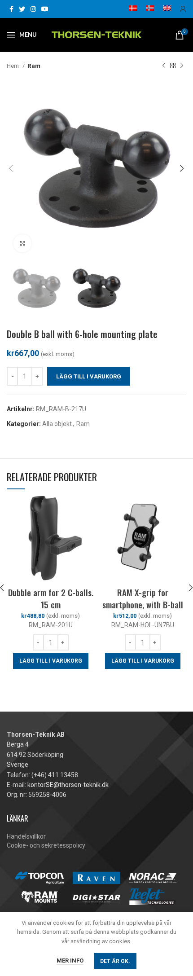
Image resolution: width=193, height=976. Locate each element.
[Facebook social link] (11, 9)
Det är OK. (115, 961)
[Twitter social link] (22, 9)
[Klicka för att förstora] (22, 243)
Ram (33, 65)
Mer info (70, 960)
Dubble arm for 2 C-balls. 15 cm (50, 598)
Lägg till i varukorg (88, 376)
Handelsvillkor (26, 836)
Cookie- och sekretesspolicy (46, 845)
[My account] (183, 9)
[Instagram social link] (33, 9)
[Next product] (181, 66)
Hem (13, 65)
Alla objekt (57, 423)
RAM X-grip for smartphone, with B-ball (142, 598)
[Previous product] (163, 66)
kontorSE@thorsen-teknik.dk (68, 784)
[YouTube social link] (45, 9)
